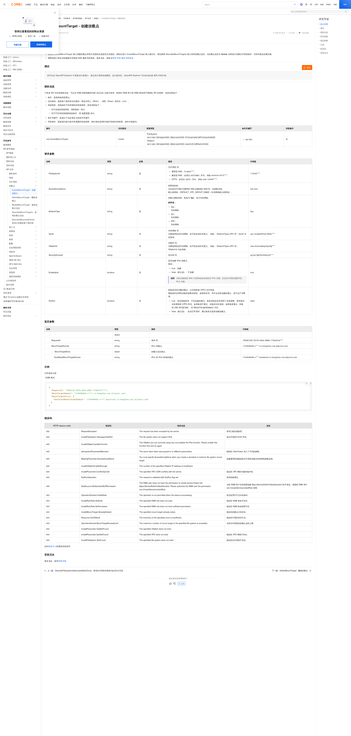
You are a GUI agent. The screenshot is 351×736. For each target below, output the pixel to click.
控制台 (328, 4)
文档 (316, 4)
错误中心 (52, 546)
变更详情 (62, 561)
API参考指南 (77, 18)
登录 (345, 4)
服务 (81, 4)
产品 (36, 4)
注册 (335, 4)
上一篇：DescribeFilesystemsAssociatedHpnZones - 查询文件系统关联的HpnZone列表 (85, 570)
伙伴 (74, 4)
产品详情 (291, 33)
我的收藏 (305, 33)
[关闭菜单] (4, 4)
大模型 (28, 4)
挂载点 (96, 18)
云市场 (67, 4)
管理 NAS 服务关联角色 (122, 58)
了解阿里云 (90, 4)
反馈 (182, 583)
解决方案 (44, 4)
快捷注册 (18, 44)
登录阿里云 (41, 44)
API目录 (88, 18)
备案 (322, 4)
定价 (59, 4)
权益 (53, 4)
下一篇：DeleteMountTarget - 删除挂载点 (290, 570)
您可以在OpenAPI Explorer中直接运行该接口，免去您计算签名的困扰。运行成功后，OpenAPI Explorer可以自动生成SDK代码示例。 (107, 75)
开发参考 (66, 18)
